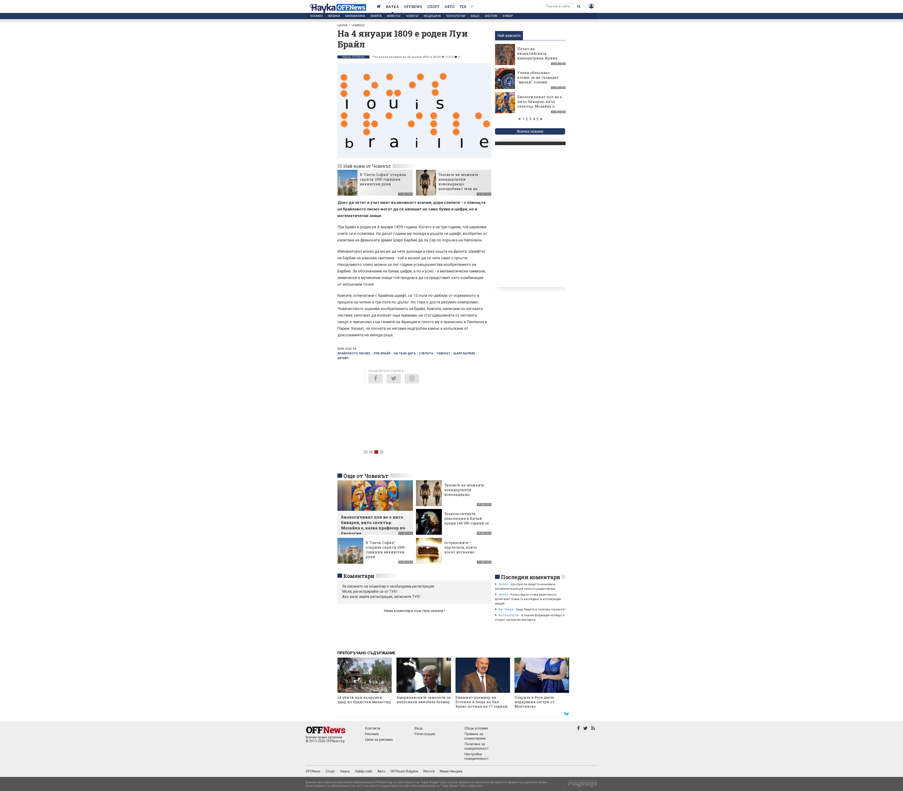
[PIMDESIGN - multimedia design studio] (580, 785)
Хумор (508, 16)
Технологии (455, 16)
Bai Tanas (506, 609)
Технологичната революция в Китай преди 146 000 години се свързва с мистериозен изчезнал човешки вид (466, 523)
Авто (449, 6)
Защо (474, 16)
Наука (392, 6)
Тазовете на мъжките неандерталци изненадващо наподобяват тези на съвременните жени (458, 184)
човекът (443, 353)
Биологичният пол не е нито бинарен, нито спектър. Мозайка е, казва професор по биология (539, 106)
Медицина (432, 16)
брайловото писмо (353, 353)
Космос (316, 16)
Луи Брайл (381, 353)
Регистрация (425, 734)
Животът (394, 16)
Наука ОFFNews (353, 56)
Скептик (491, 16)
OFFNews (313, 771)
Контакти (372, 728)
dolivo (503, 584)
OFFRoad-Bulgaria (404, 771)
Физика (334, 16)
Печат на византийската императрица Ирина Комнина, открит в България (537, 58)
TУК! (393, 591)
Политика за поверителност (476, 746)
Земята (376, 16)
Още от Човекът (365, 475)
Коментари (358, 575)
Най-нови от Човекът (367, 166)
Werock (429, 771)
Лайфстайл (363, 771)
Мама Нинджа (451, 771)
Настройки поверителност (476, 756)
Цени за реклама (379, 739)
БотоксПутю (509, 615)
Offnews (413, 6)
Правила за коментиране (475, 736)
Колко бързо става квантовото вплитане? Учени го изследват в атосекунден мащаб (528, 599)
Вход (419, 728)
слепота (426, 353)
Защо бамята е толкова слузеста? (541, 609)
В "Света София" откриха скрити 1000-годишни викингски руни (383, 179)
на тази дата (405, 353)
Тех (463, 6)
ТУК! (416, 596)
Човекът (412, 16)
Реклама (372, 734)
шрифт (343, 358)
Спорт (433, 6)
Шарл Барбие (464, 353)
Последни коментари (530, 577)
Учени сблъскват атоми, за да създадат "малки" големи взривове (538, 79)
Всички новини (530, 131)
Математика (355, 16)
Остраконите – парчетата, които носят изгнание (460, 547)
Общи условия (476, 728)
